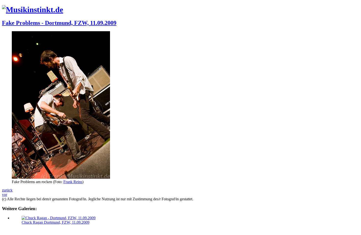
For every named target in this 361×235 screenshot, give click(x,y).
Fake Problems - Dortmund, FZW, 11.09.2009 (59, 23)
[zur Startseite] (32, 9)
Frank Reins (72, 182)
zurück (7, 190)
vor (4, 194)
